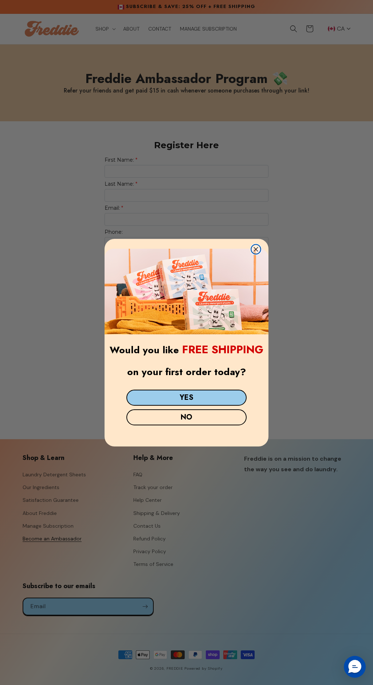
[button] (355, 667)
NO (186, 417)
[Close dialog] (256, 249)
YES (186, 397)
